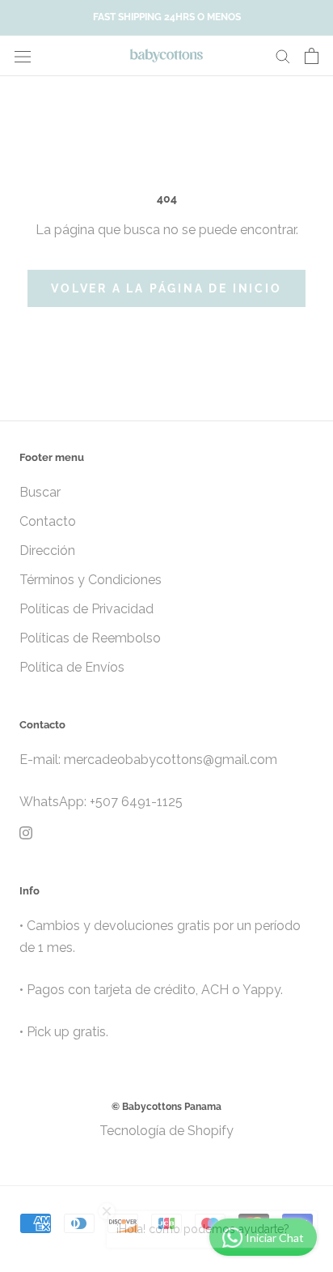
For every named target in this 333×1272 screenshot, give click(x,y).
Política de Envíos (71, 667)
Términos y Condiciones (90, 579)
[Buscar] (283, 55)
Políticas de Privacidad (86, 609)
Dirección (47, 550)
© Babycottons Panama (166, 1106)
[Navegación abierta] (23, 55)
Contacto (47, 521)
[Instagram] (25, 832)
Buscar (40, 492)
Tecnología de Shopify (166, 1130)
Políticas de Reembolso (90, 638)
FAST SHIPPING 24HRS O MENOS (167, 17)
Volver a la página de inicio (166, 288)
